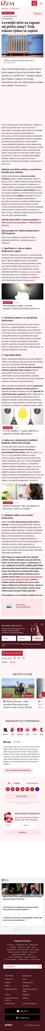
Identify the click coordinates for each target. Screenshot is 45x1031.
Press (24, 979)
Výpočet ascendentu (30, 957)
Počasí (34, 947)
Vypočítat (22, 833)
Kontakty (25, 986)
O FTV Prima (9, 976)
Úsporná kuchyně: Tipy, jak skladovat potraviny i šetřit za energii (21, 507)
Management (26, 976)
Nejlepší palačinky (23, 959)
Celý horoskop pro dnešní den (18, 770)
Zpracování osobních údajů (29, 990)
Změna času (21, 947)
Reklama (8, 982)
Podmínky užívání (11, 989)
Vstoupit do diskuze (14, 653)
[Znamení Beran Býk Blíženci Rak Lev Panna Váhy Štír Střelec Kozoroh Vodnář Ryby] (24, 638)
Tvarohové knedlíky (11, 959)
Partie (28, 947)
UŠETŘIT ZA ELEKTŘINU (16, 222)
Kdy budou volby (11, 949)
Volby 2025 (25, 952)
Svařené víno (33, 952)
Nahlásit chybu (10, 1003)
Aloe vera (30, 954)
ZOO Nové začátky (23, 949)
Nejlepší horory (33, 944)
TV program (13, 947)
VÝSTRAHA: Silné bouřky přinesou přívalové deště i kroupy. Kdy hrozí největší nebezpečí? (20, 908)
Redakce (25, 998)
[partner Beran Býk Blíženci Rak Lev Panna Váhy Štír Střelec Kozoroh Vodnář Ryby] (32, 825)
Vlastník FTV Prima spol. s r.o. (11, 999)
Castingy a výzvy (28, 982)
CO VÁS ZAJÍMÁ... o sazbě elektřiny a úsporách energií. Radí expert (21, 432)
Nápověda (25, 995)
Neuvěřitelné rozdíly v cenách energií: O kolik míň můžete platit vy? (21, 307)
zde (41, 595)
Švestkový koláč (35, 959)
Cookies (7, 995)
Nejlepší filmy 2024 (21, 944)
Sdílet (36, 14)
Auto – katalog (34, 949)
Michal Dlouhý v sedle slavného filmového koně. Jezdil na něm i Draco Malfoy (17, 704)
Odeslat (38, 638)
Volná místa (9, 979)
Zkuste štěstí (21, 796)
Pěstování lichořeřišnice (16, 957)
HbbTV (7, 986)
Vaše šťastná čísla (32, 783)
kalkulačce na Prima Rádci (30, 272)
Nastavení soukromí (29, 1003)
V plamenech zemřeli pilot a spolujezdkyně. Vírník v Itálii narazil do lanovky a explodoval (22, 919)
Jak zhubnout (11, 944)
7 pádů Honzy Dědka (14, 952)
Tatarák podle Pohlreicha (19, 954)
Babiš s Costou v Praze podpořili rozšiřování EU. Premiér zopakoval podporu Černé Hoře (22, 898)
